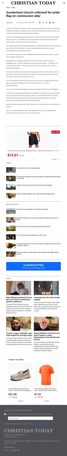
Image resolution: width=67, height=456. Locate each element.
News (13, 7)
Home (8, 7)
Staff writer (9, 22)
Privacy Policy (44, 424)
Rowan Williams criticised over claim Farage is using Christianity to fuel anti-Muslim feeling (47, 336)
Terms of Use (35, 424)
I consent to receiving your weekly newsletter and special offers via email (28, 414)
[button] (3, 3)
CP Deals (33, 159)
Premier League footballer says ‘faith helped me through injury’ (19, 334)
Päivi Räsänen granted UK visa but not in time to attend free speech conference (19, 300)
